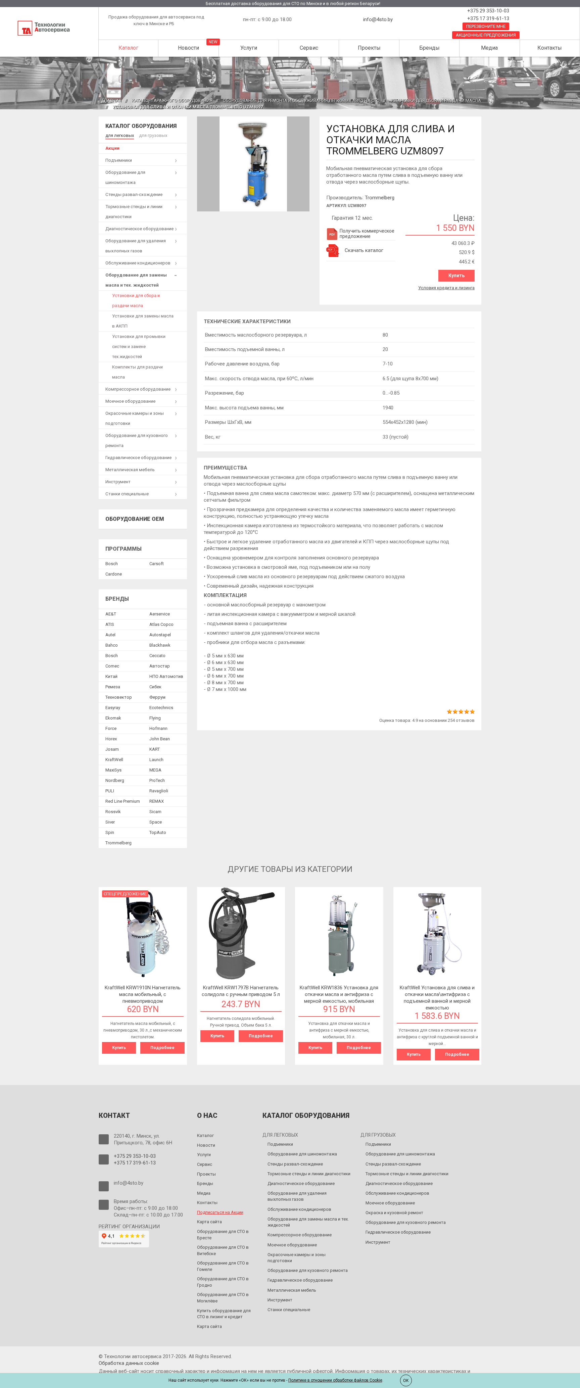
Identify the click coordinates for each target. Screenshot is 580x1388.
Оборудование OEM (134, 519)
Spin (109, 832)
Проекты (369, 48)
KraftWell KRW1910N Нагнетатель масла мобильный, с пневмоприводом (143, 994)
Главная (112, 100)
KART (154, 749)
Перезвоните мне (485, 26)
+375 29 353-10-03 (487, 11)
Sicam (155, 811)
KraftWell (114, 759)
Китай (111, 676)
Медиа (489, 48)
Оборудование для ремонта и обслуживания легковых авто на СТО (301, 100)
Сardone (113, 574)
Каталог (128, 48)
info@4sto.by (378, 19)
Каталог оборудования (141, 126)
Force (110, 728)
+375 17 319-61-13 (487, 18)
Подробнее (162, 1047)
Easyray (112, 707)
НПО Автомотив (166, 676)
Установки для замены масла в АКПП (143, 321)
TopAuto (157, 832)
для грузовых (153, 135)
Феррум (157, 697)
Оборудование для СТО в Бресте (223, 1234)
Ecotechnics (161, 707)
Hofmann (158, 728)
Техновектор (118, 697)
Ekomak (113, 718)
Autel (110, 634)
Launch (156, 759)
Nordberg (114, 780)
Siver (110, 822)
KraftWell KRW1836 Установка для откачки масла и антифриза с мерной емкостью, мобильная (339, 994)
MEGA (155, 770)
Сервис (309, 48)
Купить (456, 275)
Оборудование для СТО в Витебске (223, 1250)
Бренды (429, 48)
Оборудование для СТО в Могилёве (223, 1297)
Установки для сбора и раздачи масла (435, 100)
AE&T (110, 613)
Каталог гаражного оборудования (172, 100)
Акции (112, 148)
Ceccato (157, 655)
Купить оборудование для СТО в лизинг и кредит (224, 1314)
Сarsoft (156, 563)
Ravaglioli (158, 790)
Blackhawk (160, 645)
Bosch (111, 563)
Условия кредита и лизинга (446, 287)
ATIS (109, 624)
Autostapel (160, 634)
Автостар (159, 665)
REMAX (156, 801)
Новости (188, 48)
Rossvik (113, 811)
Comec (112, 665)
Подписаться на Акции (220, 1212)
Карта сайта (209, 1221)
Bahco (111, 645)
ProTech (157, 780)
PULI (109, 790)
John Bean (159, 738)
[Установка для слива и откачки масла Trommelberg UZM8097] (253, 163)
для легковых (119, 135)
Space (155, 822)
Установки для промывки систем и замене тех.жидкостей (138, 346)
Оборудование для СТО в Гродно (223, 1282)
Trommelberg (379, 198)
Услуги (248, 48)
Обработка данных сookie (129, 1363)
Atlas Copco (161, 624)
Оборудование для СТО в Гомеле (223, 1266)
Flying (155, 718)
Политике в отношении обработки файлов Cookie (335, 1380)
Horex (111, 738)
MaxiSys (113, 770)
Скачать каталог (364, 250)
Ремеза (112, 686)
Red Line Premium (122, 801)
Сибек (155, 686)
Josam (112, 749)
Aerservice (159, 613)
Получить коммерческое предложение (367, 233)
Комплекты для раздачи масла (137, 372)
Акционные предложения (486, 35)
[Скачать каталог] (333, 250)
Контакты (549, 48)
